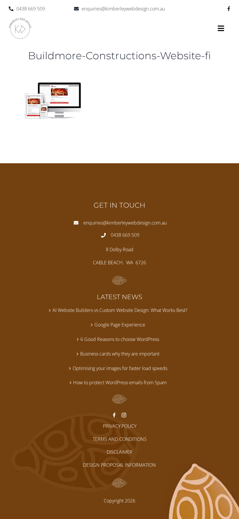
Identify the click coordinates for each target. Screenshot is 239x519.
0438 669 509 (30, 9)
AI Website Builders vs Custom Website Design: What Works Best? (119, 310)
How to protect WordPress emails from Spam (120, 382)
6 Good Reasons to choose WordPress (119, 339)
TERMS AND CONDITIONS (120, 439)
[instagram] (124, 415)
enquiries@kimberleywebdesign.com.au (123, 9)
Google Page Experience (119, 325)
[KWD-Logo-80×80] (20, 20)
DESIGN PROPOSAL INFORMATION (119, 465)
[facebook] (228, 8)
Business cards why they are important (119, 354)
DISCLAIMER (120, 452)
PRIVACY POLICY (119, 426)
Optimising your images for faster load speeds (120, 368)
